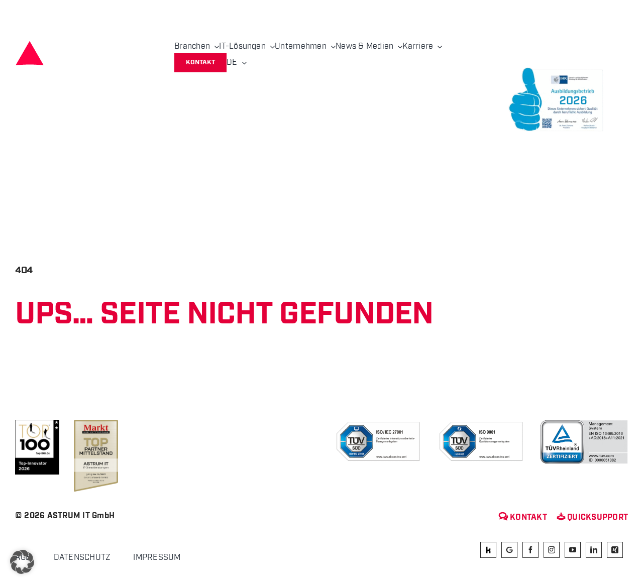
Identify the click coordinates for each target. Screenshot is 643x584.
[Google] (509, 550)
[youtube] (573, 550)
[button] (22, 562)
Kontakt (523, 517)
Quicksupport (592, 517)
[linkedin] (594, 550)
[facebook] (530, 550)
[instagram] (552, 550)
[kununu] (488, 550)
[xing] (615, 550)
